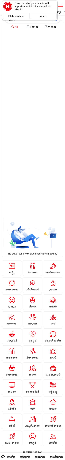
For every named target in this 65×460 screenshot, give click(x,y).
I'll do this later (16, 15)
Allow (43, 15)
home (3, 456)
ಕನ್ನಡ (58, 12)
